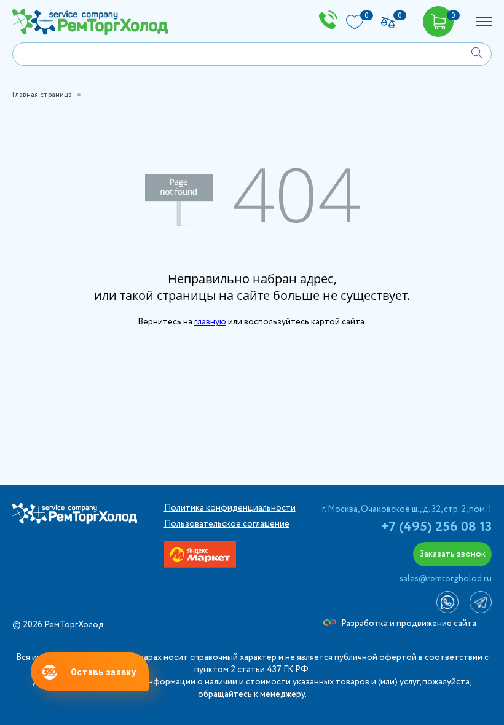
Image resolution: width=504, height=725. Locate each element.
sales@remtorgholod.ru (446, 579)
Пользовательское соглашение (226, 524)
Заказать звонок (452, 554)
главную (210, 322)
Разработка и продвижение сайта (407, 623)
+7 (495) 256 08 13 (436, 527)
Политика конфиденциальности (230, 508)
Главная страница (42, 95)
